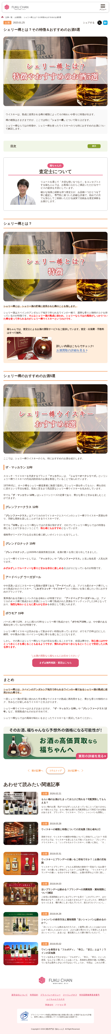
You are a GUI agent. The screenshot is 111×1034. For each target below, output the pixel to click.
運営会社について (19, 995)
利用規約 (34, 995)
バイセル (59, 1005)
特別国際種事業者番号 (89, 995)
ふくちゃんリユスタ (55, 999)
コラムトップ (55, 770)
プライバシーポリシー (50, 995)
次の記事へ (73, 770)
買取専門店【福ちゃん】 (54, 1029)
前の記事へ (37, 770)
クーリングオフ (70, 995)
